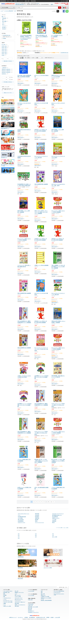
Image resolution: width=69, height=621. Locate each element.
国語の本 (56, 193)
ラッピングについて (57, 592)
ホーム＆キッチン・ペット (7, 600)
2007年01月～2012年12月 (6, 72)
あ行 (18, 533)
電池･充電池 (17, 603)
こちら (38, 3)
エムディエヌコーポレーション (23, 513)
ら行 (53, 535)
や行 (53, 533)
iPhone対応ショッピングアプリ (33, 612)
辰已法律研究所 (55, 516)
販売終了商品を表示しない (49, 57)
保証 (41, 592)
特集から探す (30, 599)
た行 (18, 538)
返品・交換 (43, 593)
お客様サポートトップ (13, 617)
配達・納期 (30, 608)
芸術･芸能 (4, 28)
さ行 (18, 536)
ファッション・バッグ (18, 597)
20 (48, 501)
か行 (18, 535)
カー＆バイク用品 (18, 596)
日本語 (56, 165)
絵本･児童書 (4, 21)
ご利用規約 (26, 617)
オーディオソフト (18, 600)
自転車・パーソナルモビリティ (20, 604)
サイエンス (4, 25)
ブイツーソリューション (39, 522)
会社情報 (52, 617)
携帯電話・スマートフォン (19, 592)
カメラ (16, 593)
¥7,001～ (3, 55)
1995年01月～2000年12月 (6, 69)
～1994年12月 (4, 67)
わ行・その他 (54, 536)
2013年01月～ (4, 73)
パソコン (4, 599)
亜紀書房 (36, 519)
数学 (38, 167)
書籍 (2, 16)
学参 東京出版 (21, 519)
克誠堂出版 (37, 518)
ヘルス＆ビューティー (7, 597)
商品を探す (30, 609)
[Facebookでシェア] (64, 12)
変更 (52, 4)
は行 (36, 535)
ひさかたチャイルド (21, 522)
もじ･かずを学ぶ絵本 (27, 112)
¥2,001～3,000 (4, 47)
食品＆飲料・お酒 (6, 592)
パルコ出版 (54, 519)
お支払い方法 (30, 605)
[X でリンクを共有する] (58, 12)
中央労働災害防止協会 (22, 516)
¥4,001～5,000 (4, 50)
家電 (4, 596)
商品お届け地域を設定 (19, 4)
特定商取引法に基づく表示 (40, 617)
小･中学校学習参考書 (25, 139)
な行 (36, 533)
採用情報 (47, 617)
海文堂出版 (37, 513)
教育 (21, 193)
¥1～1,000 (3, 44)
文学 (55, 414)
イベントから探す (31, 595)
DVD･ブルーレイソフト (19, 599)
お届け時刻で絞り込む (64, 52)
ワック (19, 515)
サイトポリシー (20, 617)
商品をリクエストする (7, 92)
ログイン (17, 3)
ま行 (36, 536)
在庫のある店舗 (20, 83)
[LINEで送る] (67, 12)
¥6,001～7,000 (4, 53)
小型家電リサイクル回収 (45, 596)
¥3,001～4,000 (4, 49)
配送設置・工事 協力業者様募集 (46, 600)
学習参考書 (4, 18)
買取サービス (43, 595)
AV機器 (4, 603)
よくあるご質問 (57, 617)
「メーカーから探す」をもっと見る (61, 527)
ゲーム (4, 604)
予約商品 (4, 38)
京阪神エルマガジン (55, 518)
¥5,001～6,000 (4, 52)
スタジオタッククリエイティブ (57, 513)
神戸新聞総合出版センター (57, 515)
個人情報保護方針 (32, 617)
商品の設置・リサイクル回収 (33, 606)
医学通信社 (37, 516)
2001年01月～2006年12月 (6, 70)
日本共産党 (37, 515)
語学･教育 (4, 27)
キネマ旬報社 (20, 518)
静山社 (53, 522)
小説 (3, 22)
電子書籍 (4, 595)
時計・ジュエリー (18, 595)
